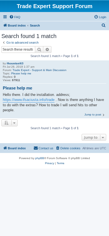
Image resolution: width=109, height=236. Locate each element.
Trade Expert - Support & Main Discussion (40, 70)
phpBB (39, 158)
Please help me (21, 73)
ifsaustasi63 (15, 63)
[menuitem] (14, 17)
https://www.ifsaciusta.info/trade (28, 100)
